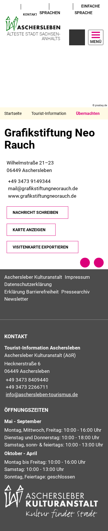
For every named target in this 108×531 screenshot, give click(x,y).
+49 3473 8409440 (26, 380)
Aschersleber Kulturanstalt (33, 277)
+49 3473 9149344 (29, 181)
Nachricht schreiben (35, 212)
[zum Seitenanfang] (99, 263)
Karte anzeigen (29, 229)
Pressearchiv (75, 292)
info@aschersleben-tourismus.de (41, 394)
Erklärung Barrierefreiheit (31, 292)
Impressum (77, 277)
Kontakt (30, 14)
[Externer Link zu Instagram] (6, 14)
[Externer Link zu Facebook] (12, 6)
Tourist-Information (48, 113)
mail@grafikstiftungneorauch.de (42, 188)
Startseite (13, 113)
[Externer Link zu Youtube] (6, 6)
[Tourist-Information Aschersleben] (54, 371)
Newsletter (16, 299)
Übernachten (88, 113)
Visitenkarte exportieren (40, 247)
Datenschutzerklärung (28, 284)
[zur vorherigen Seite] (85, 263)
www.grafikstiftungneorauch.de (41, 196)
